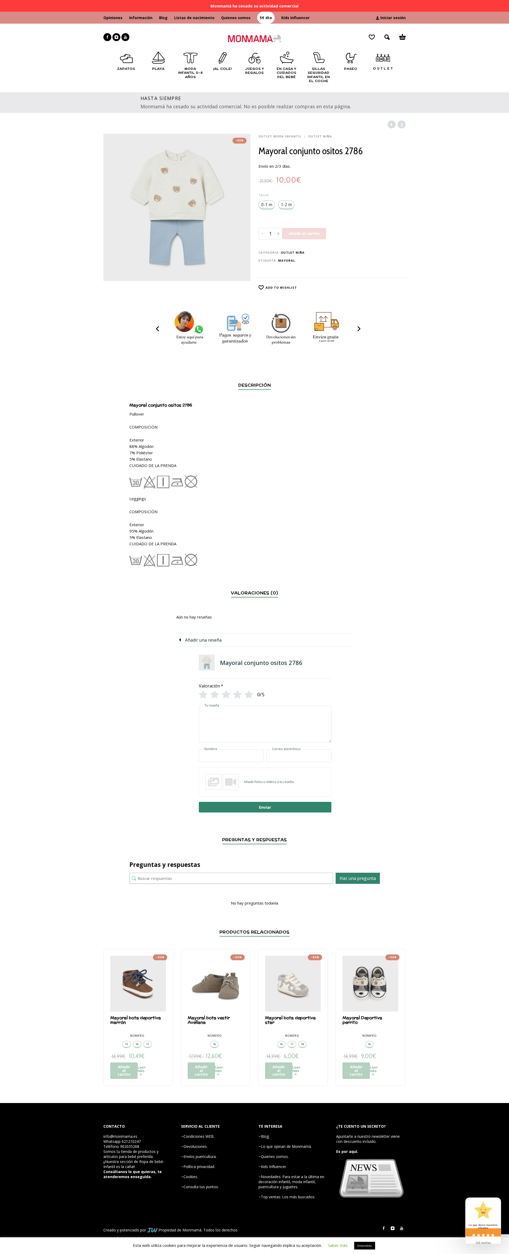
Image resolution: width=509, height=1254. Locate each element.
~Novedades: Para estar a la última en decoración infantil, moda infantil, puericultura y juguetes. (291, 1181)
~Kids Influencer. (272, 1166)
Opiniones (112, 17)
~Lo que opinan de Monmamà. (285, 1146)
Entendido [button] (364, 1246)
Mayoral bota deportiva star (290, 1020)
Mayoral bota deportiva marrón (135, 1020)
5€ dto (266, 17)
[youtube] (125, 37)
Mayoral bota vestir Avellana (209, 1020)
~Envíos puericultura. (199, 1156)
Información (140, 17)
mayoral (286, 260)
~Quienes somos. (273, 1156)
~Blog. (264, 1136)
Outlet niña (320, 136)
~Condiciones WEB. (197, 1136)
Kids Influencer (295, 17)
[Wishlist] (372, 37)
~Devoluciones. (194, 1146)
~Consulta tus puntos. (200, 1186)
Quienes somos (236, 17)
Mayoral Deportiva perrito (362, 1020)
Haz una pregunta (358, 878)
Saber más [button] (338, 1245)
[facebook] (107, 37)
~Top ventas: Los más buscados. (286, 1196)
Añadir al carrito (304, 233)
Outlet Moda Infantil (279, 136)
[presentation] (158, 328)
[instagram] (116, 37)
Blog (163, 17)
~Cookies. (189, 1176)
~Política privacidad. (198, 1166)
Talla (263, 195)
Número (137, 1035)
